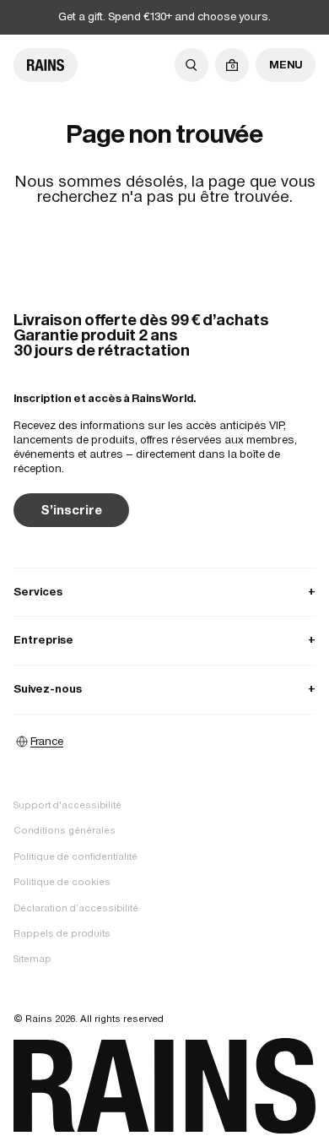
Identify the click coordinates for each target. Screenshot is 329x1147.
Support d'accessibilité (67, 805)
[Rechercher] (191, 65)
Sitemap (32, 959)
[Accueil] (45, 65)
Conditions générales (64, 830)
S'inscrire (71, 510)
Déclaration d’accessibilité (75, 908)
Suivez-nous (164, 688)
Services (164, 591)
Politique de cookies (62, 882)
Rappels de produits (62, 933)
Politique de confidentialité (75, 856)
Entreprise (164, 639)
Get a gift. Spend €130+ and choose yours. (164, 16)
